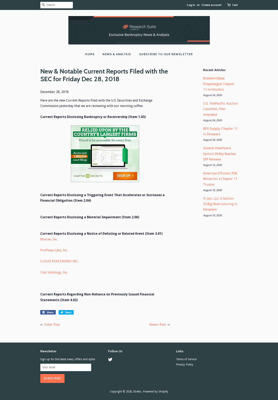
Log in (191, 5)
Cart (235, 5)
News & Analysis (117, 54)
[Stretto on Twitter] (110, 360)
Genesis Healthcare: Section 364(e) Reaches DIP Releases (219, 153)
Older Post (52, 324)
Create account (211, 5)
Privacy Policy (184, 364)
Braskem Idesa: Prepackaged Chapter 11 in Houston (218, 83)
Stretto (137, 391)
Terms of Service (186, 359)
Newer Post (157, 324)
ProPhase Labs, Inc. (54, 250)
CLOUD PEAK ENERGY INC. (59, 261)
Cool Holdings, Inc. (54, 272)
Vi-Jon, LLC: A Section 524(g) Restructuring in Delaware (220, 204)
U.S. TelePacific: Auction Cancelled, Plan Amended (220, 109)
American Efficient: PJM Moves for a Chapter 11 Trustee (220, 178)
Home (90, 54)
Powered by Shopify (155, 391)
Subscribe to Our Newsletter (166, 54)
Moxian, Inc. (49, 239)
